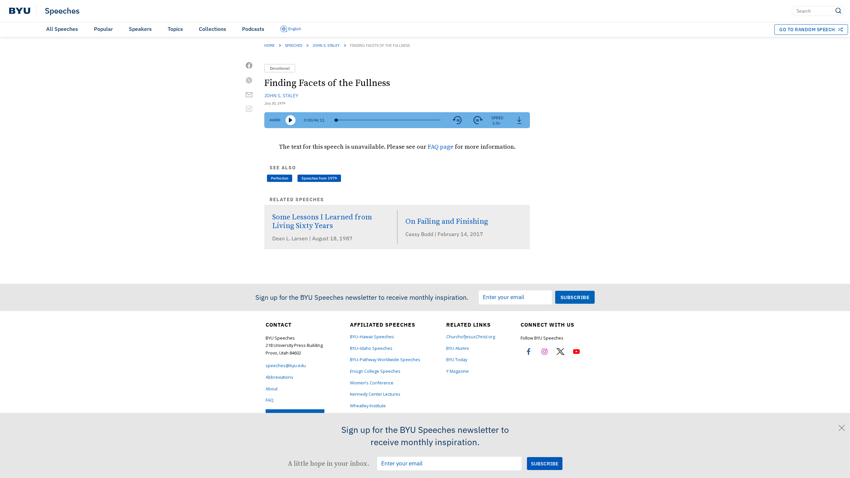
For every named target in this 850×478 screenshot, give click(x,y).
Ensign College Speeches (375, 371)
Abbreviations (279, 377)
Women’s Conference (371, 382)
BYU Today (456, 359)
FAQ (270, 400)
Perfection (279, 178)
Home (269, 45)
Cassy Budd (420, 234)
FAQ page (441, 146)
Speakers (140, 29)
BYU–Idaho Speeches (371, 348)
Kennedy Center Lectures (375, 394)
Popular (103, 29)
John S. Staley (326, 45)
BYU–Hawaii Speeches (372, 336)
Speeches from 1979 (319, 178)
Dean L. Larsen (290, 238)
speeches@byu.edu (286, 365)
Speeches (62, 11)
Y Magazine (457, 371)
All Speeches (62, 29)
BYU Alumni (457, 348)
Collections (212, 29)
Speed (497, 117)
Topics (175, 29)
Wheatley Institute (368, 405)
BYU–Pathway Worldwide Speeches (385, 359)
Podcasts (253, 29)
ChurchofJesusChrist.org (470, 336)
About (272, 388)
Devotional (280, 68)
